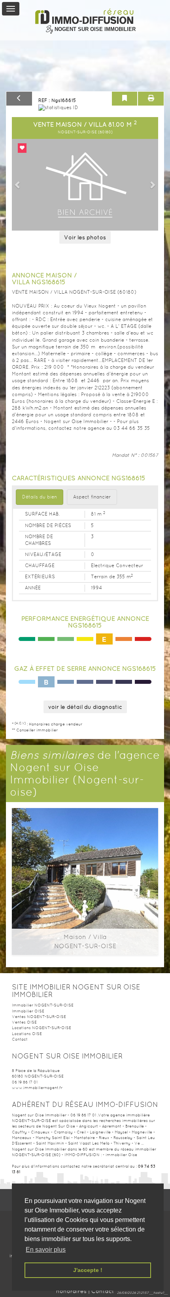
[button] (18, 185)
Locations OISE (27, 1033)
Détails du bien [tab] (39, 497)
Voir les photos (85, 237)
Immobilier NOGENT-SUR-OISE (43, 1005)
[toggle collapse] (10, 8)
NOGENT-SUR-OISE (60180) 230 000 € (85, 845)
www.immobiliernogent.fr (37, 1087)
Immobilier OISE (28, 1011)
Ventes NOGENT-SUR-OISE (39, 1016)
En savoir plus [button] (46, 1249)
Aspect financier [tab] (92, 497)
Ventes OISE (24, 1022)
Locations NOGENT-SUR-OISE (41, 1028)
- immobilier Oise (120, 1155)
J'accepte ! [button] (87, 1270)
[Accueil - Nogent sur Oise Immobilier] (85, 16)
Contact (20, 1039)
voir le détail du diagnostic (85, 707)
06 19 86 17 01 (25, 1082)
